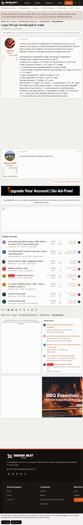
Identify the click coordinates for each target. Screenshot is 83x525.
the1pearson (12, 263)
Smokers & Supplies (48, 8)
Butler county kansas (10, 176)
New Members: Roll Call (9, 8)
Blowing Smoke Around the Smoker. (59, 341)
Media (37, 3)
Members (49, 3)
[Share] (77, 39)
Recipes (43, 491)
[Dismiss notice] (80, 14)
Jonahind (73, 295)
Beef (30, 278)
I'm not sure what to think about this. (61, 356)
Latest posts (48, 321)
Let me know (39, 17)
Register (77, 495)
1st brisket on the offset (24, 275)
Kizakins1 (11, 289)
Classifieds (44, 504)
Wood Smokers (32, 303)
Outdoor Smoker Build (16, 294)
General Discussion (53, 371)
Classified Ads (38, 256)
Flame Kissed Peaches (63, 364)
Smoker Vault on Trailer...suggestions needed (25, 261)
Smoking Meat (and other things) (52, 499)
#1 (80, 39)
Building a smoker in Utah (18, 268)
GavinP (10, 271)
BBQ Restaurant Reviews (55, 332)
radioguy (73, 263)
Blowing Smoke (25, 8)
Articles (27, 3)
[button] (32, 2)
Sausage (35, 8)
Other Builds (31, 263)
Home (9, 491)
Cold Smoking (62, 8)
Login (76, 491)
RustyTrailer (12, 296)
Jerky (71, 8)
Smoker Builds (32, 247)
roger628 (6, 29)
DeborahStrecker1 (14, 256)
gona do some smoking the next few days (63, 336)
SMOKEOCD (12, 278)
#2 (80, 151)
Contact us (10, 499)
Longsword (12, 247)
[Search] (79, 3)
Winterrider (72, 243)
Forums (9, 495)
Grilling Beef (51, 352)
